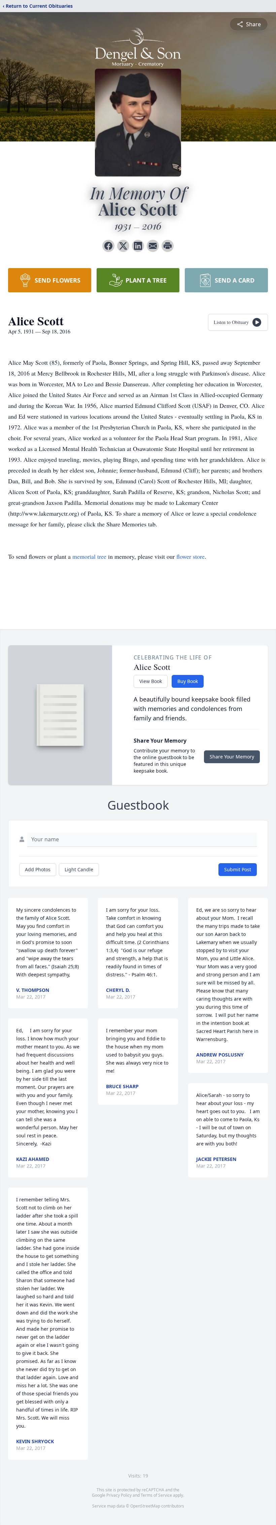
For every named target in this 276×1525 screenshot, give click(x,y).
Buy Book (187, 681)
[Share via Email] (153, 246)
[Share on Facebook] (108, 246)
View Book (150, 681)
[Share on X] (123, 246)
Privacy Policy (119, 1495)
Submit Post (237, 869)
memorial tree (89, 556)
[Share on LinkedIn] (138, 246)
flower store (190, 556)
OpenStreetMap (145, 1506)
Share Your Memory (232, 756)
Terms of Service (156, 1495)
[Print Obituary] (168, 246)
